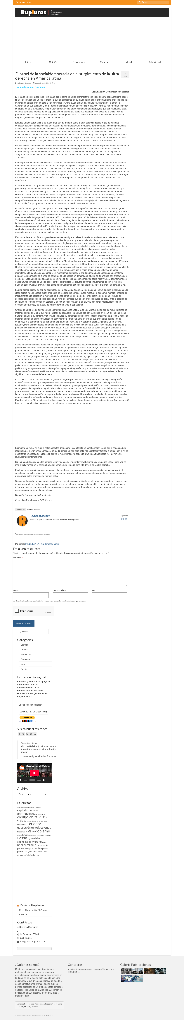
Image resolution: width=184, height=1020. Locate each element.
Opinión (46, 83)
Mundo (24, 664)
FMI (28, 831)
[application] (34, 773)
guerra (19, 835)
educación (24, 827)
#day (23, 749)
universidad (21, 855)
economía (21, 824)
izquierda (48, 835)
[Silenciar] (43, 780)
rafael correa (37, 852)
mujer (44, 842)
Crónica (24, 650)
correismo (39, 814)
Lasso (22, 838)
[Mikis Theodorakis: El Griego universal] (126, 971)
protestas (22, 851)
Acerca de (21, 510)
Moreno (37, 841)
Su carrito (25, 2)
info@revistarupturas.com (32, 941)
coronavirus (25, 814)
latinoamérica (34, 534)
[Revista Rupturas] (22, 521)
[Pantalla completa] (48, 780)
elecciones (43, 827)
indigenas (40, 835)
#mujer (37, 746)
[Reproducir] (20, 780)
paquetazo (23, 848)
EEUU (33, 828)
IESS (25, 835)
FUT (33, 832)
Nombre (16, 590)
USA (29, 854)
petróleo (38, 848)
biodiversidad (36, 807)
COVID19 (40, 817)
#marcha (47, 749)
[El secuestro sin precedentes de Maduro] (126, 978)
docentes (44, 821)
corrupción (25, 817)
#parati (24, 752)
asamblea (20, 807)
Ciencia (24, 645)
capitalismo (19, 534)
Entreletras (26, 654)
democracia (29, 821)
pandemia (42, 845)
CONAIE (35, 811)
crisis (20, 820)
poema (45, 849)
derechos (37, 821)
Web (93, 590)
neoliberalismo (26, 845)
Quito (30, 852)
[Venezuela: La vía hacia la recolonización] (137, 978)
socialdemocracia (44, 534)
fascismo (26, 534)
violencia (35, 855)
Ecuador (34, 824)
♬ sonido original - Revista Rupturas (38, 756)
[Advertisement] (92, 39)
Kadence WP (50, 1015)
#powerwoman (49, 746)
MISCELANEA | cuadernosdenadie (42, 544)
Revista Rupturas (25, 83)
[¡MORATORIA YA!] (149, 971)
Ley (29, 839)
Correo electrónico (59, 590)
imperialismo (32, 835)
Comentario (17, 557)
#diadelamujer (34, 749)
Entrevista (25, 659)
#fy (54, 749)
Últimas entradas (33, 510)
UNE (45, 852)
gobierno (42, 831)
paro (31, 848)
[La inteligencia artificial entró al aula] (137, 971)
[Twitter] (126, 519)
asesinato (28, 807)
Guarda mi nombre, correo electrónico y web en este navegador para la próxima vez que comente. (51, 601)
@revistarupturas (29, 743)
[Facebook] (122, 519)
